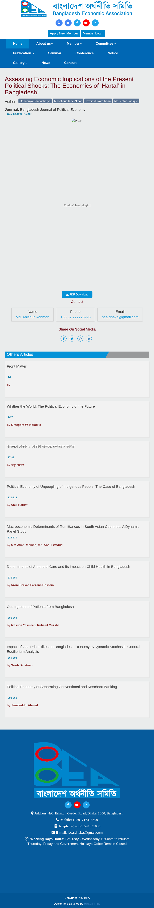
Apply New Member (64, 33)
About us (43, 43)
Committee (105, 43)
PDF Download (78, 294)
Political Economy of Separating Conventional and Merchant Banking (62, 687)
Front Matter (16, 366)
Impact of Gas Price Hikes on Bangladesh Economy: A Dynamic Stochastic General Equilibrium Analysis (73, 649)
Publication (22, 53)
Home (17, 43)
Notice (113, 53)
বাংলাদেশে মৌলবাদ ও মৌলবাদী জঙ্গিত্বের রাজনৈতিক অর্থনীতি (41, 446)
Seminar (54, 53)
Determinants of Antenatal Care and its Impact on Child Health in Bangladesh (68, 567)
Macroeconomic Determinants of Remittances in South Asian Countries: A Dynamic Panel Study (73, 529)
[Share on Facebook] (64, 338)
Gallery (19, 63)
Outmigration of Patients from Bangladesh (40, 607)
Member (73, 43)
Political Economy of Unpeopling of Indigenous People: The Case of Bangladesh (71, 487)
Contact (70, 63)
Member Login (93, 33)
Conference (84, 53)
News (46, 63)
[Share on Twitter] (73, 338)
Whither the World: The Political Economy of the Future (51, 406)
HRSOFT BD (92, 903)
